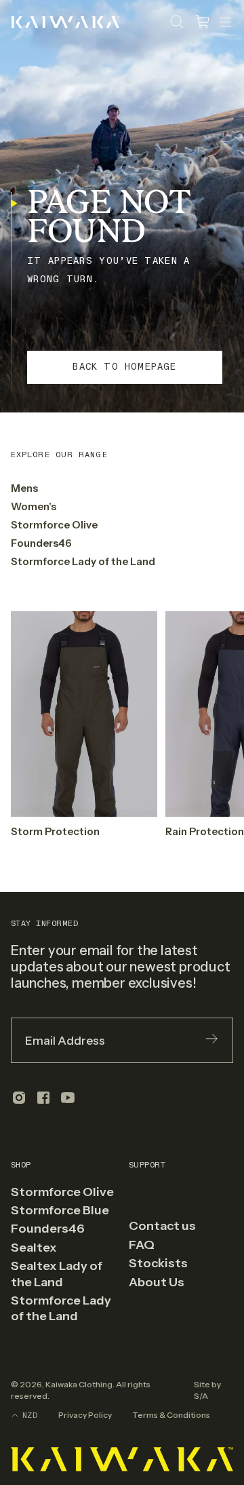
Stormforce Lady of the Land (83, 561)
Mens (24, 488)
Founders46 (41, 543)
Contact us (162, 1225)
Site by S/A (207, 1390)
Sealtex (34, 1247)
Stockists (158, 1263)
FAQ (142, 1244)
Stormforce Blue (60, 1210)
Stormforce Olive (54, 524)
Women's (33, 506)
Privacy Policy (85, 1415)
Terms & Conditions (171, 1415)
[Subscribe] (211, 1039)
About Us (156, 1282)
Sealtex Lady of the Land (56, 1273)
